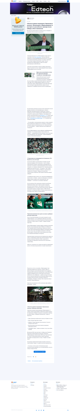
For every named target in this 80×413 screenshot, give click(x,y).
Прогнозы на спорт (47, 404)
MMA (37, 1)
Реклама (32, 385)
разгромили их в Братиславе (36, 118)
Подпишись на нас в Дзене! (40, 351)
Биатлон (45, 399)
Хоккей (33, 1)
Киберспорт (46, 397)
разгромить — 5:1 (43, 115)
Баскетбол (46, 390)
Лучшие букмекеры (47, 406)
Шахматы (45, 396)
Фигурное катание (26, 1)
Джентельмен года (62, 1)
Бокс (41, 1)
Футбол (20, 1)
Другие (45, 403)
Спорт (12, 15)
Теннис (45, 1)
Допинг (45, 400)
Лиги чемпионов (38, 57)
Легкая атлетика (47, 402)
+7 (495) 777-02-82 (63, 388)
